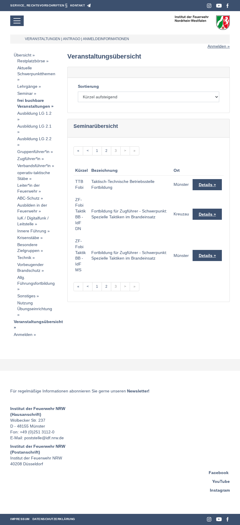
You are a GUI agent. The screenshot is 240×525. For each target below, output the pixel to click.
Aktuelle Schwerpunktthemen (36, 71)
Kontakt (77, 5)
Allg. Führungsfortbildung (36, 280)
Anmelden (217, 46)
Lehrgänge (27, 86)
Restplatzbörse (31, 61)
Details (205, 184)
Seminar (25, 93)
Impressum (20, 519)
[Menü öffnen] (17, 21)
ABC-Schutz (28, 198)
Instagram (209, 6)
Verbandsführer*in (34, 165)
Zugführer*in (28, 158)
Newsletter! (138, 391)
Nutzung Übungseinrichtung (34, 306)
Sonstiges (26, 296)
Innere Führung (31, 231)
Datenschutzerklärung (53, 519)
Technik (24, 257)
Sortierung (88, 86)
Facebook (227, 6)
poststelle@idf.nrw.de (44, 437)
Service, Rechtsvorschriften (37, 5)
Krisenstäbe (28, 237)
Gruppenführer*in (33, 151)
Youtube (219, 6)
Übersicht (22, 55)
